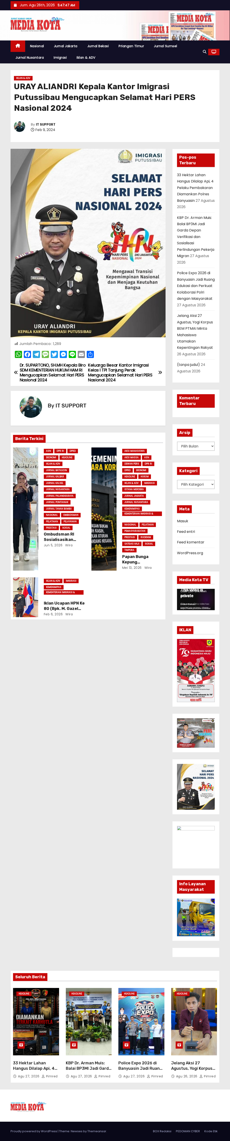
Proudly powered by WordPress (34, 1131)
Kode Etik (211, 1131)
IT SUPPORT (45, 125)
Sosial (66, 527)
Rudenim (146, 537)
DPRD (73, 451)
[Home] (18, 46)
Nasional (37, 46)
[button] (204, 51)
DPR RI (60, 451)
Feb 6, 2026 (53, 614)
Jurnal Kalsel (54, 483)
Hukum (145, 476)
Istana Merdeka (134, 489)
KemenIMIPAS (132, 508)
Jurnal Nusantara (29, 57)
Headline (67, 457)
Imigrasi (60, 57)
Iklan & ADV (86, 57)
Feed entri (186, 531)
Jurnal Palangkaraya (59, 496)
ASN (48, 451)
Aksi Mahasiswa (134, 451)
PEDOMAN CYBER (188, 1131)
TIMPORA (129, 550)
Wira (68, 545)
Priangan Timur (131, 46)
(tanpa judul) (188, 364)
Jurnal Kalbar (55, 476)
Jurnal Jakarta (65, 46)
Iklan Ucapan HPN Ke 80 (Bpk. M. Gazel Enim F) (64, 608)
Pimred (51, 1076)
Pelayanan (70, 521)
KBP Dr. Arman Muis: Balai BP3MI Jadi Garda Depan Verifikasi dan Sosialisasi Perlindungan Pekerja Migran (195, 237)
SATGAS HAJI (131, 543)
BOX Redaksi (162, 1131)
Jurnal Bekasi (98, 46)
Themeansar (96, 1131)
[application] (196, 599)
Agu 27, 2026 (29, 1076)
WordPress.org (190, 553)
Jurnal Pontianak (57, 502)
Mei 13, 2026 (132, 567)
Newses (76, 1131)
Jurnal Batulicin (56, 470)
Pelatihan (52, 521)
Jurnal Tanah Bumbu (59, 508)
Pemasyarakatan (134, 531)
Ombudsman (70, 515)
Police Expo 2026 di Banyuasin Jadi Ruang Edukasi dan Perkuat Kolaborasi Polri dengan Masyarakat (196, 285)
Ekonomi (51, 457)
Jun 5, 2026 (53, 545)
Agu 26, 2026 (187, 1076)
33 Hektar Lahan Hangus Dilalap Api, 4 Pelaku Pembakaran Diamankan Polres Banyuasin (195, 187)
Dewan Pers (131, 463)
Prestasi (51, 527)
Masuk (182, 521)
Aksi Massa (131, 457)
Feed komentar (190, 542)
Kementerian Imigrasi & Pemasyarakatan (138, 514)
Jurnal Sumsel (165, 46)
